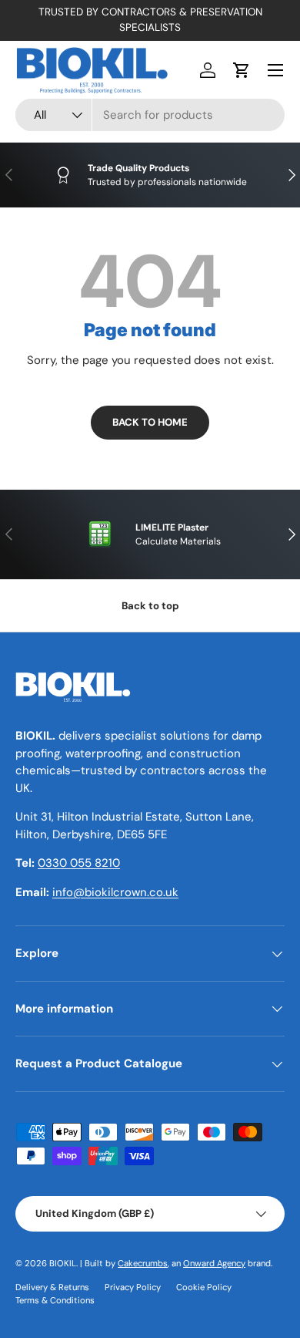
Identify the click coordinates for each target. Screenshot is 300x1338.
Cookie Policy (204, 1287)
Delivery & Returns (52, 1287)
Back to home (150, 422)
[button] (241, 70)
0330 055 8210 (79, 863)
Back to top (150, 605)
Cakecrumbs (143, 1263)
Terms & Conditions (55, 1300)
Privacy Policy (133, 1287)
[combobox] (150, 115)
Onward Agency (214, 1263)
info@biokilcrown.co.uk (115, 892)
